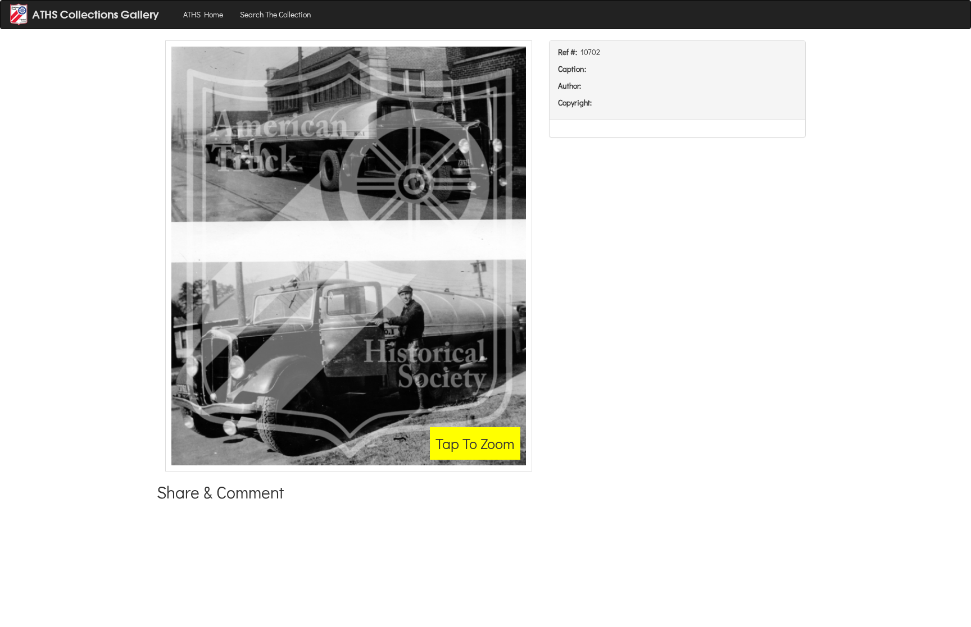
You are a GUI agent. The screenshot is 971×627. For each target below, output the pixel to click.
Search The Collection (275, 14)
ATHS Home (203, 14)
